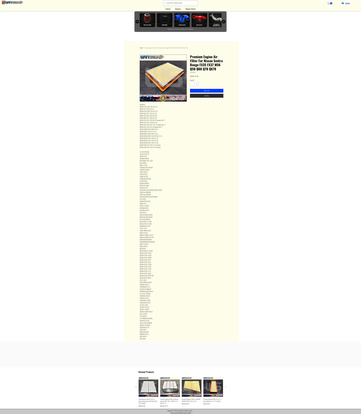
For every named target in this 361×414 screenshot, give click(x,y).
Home (141, 48)
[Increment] (197, 84)
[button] (330, 3)
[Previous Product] (136, 387)
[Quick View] (148, 387)
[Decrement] (191, 84)
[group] (181, 392)
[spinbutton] (194, 84)
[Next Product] (226, 387)
